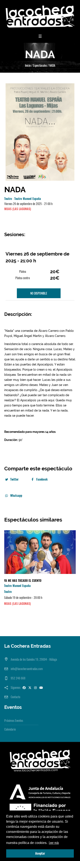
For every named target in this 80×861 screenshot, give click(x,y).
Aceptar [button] (40, 853)
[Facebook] (24, 687)
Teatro (8, 198)
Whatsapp (16, 495)
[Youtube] (41, 687)
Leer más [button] (54, 842)
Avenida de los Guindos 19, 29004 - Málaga (34, 659)
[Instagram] (35, 687)
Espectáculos (40, 65)
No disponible (38, 293)
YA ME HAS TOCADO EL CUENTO (22, 580)
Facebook (42, 479)
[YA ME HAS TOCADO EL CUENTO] (40, 552)
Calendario (10, 729)
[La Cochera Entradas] (40, 16)
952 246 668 (18, 678)
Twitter (14, 479)
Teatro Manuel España (27, 198)
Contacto (15, 697)
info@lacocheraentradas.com (27, 668)
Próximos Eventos (13, 720)
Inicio (28, 65)
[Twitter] (29, 687)
